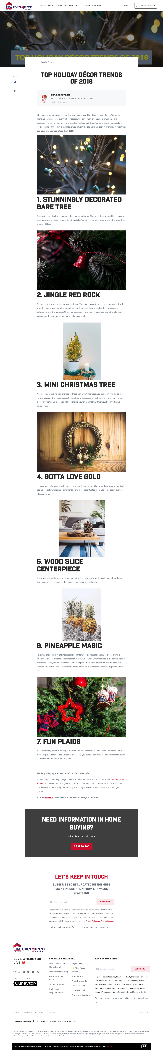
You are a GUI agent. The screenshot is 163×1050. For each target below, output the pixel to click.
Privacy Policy (144, 1012)
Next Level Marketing (68, 5)
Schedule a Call (78, 990)
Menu (126, 5)
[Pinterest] (28, 971)
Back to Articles (47, 62)
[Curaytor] (25, 985)
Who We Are (77, 976)
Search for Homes (57, 984)
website (49, 797)
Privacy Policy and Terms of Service (100, 921)
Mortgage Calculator (81, 995)
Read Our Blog (78, 985)
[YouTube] (33, 971)
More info (109, 1046)
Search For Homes (92, 5)
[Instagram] (38, 971)
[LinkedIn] (24, 971)
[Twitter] (19, 971)
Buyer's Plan (46, 5)
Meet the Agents (79, 980)
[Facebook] (14, 971)
